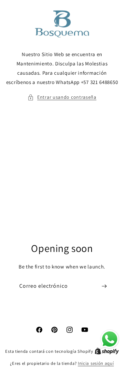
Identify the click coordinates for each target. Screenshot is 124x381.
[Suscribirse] (104, 286)
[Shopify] (107, 351)
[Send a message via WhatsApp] (110, 339)
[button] (62, 97)
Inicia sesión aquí (96, 363)
